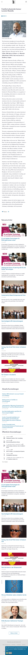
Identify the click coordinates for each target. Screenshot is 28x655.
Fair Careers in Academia (8, 375)
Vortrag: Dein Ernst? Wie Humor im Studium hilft (13, 348)
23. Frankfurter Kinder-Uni (11, 459)
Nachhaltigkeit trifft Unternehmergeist (12, 321)
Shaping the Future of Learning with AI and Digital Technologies (13, 268)
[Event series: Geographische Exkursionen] (11, 453)
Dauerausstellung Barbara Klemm (13, 442)
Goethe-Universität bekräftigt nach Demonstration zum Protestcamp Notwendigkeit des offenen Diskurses (11, 418)
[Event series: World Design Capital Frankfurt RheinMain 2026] (22, 444)
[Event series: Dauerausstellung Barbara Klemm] (11, 440)
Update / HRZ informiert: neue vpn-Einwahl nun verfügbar (13, 394)
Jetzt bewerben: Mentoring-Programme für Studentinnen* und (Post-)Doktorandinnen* (13, 406)
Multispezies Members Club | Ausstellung (14, 438)
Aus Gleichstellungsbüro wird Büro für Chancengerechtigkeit (11, 412)
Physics (5, 211)
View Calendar (5, 461)
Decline (10, 653)
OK (7, 653)
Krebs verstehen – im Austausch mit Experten (15, 451)
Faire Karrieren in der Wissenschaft (11, 567)
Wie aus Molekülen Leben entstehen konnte (13, 595)
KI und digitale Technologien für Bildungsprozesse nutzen (10, 239)
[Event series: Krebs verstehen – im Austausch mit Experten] (11, 449)
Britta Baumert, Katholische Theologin (12, 621)
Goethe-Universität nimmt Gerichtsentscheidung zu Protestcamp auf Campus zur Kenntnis (12, 426)
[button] (14, 633)
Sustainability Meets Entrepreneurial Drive (13, 295)
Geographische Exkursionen (11, 455)
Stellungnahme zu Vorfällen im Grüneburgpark (9, 400)
